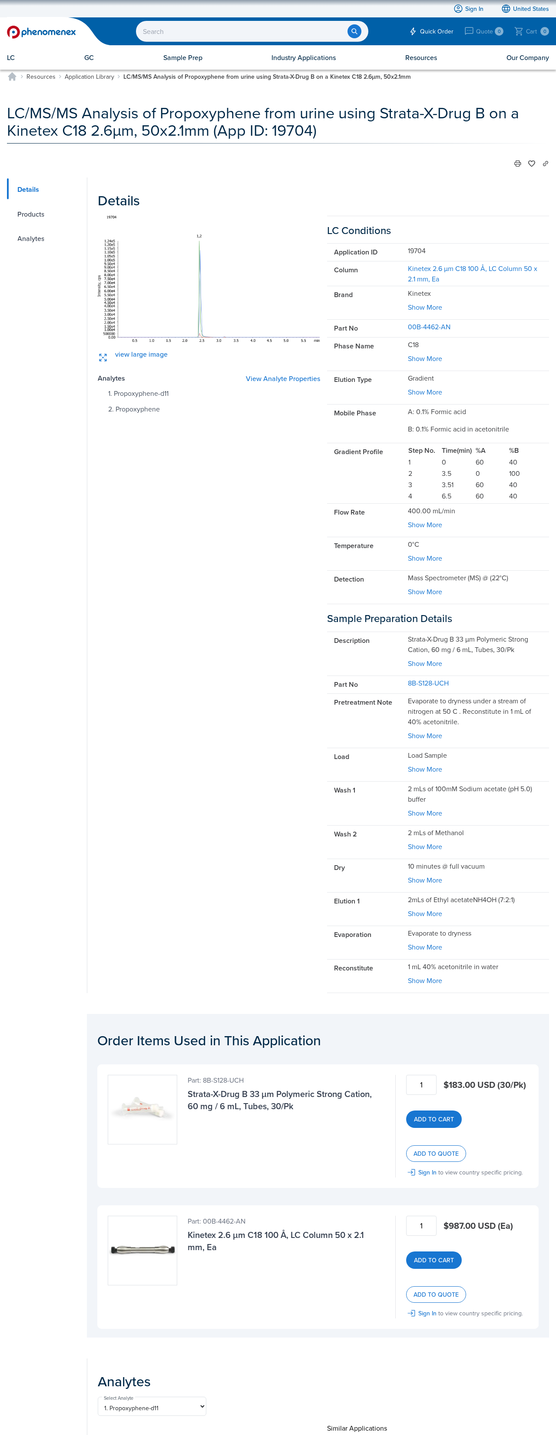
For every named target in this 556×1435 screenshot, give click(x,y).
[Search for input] (354, 31)
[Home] (12, 76)
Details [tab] (28, 189)
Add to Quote (436, 1153)
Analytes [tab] (30, 238)
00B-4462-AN (429, 326)
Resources (41, 76)
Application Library (89, 76)
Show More (425, 307)
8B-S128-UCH (428, 683)
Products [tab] (30, 214)
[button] (517, 163)
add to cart (434, 1119)
